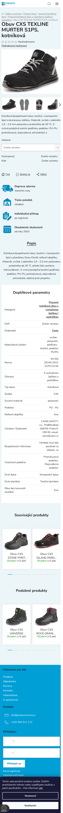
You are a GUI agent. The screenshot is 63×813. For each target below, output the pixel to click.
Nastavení (30, 796)
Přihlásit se (14, 763)
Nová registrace (11, 771)
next (59, 537)
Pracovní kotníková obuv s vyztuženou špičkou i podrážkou (48, 310)
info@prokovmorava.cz (23, 715)
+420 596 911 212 (21, 722)
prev (3, 537)
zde (41, 788)
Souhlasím (30, 805)
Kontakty (8, 690)
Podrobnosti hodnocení (14, 45)
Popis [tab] (31, 243)
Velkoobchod (10, 695)
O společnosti (10, 699)
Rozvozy (7, 686)
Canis (55, 330)
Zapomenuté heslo (13, 775)
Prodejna (8, 677)
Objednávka (9, 681)
